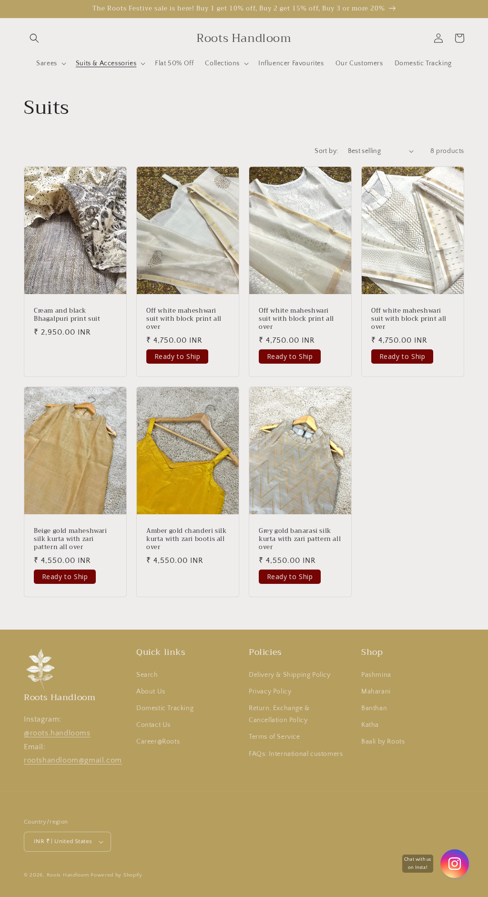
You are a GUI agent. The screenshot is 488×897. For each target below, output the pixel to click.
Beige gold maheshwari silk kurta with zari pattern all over (70, 539)
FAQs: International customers (296, 754)
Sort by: (326, 151)
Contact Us (153, 725)
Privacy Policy (270, 691)
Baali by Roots (383, 741)
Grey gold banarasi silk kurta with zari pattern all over (300, 539)
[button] (34, 38)
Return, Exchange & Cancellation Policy (279, 714)
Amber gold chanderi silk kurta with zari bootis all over (186, 539)
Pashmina (376, 675)
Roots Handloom (68, 875)
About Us (150, 691)
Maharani (376, 691)
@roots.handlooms (57, 733)
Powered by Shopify (116, 875)
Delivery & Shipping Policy (290, 675)
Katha (370, 725)
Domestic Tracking (164, 708)
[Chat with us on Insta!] (454, 863)
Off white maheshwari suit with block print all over (184, 319)
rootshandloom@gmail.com (73, 760)
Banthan (374, 708)
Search (147, 675)
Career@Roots (158, 741)
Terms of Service (274, 737)
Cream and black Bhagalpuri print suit (67, 315)
